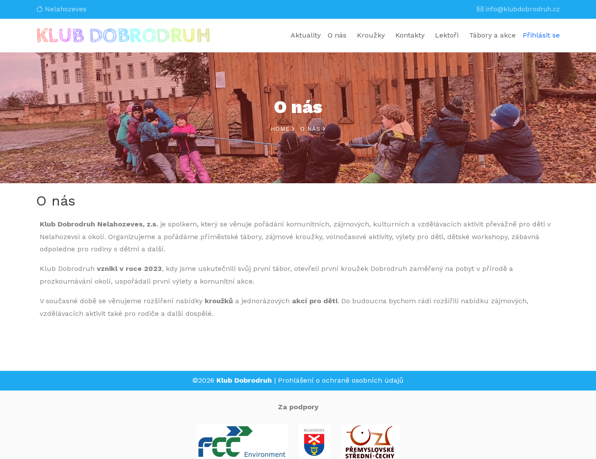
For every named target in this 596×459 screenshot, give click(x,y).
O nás (337, 35)
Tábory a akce (492, 35)
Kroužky (371, 35)
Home (281, 129)
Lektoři (447, 35)
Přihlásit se (541, 35)
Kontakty (410, 35)
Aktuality (306, 35)
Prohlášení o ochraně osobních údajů (341, 380)
